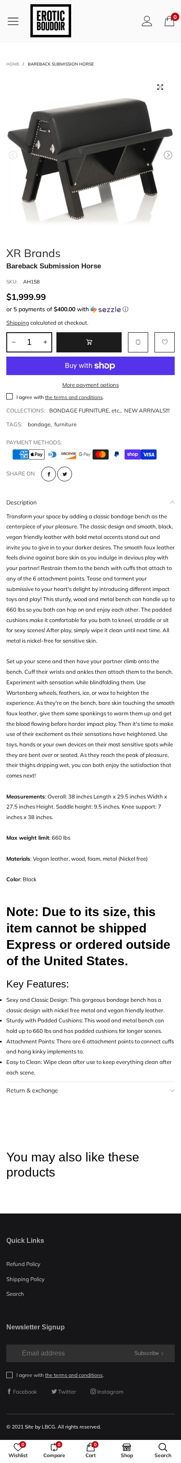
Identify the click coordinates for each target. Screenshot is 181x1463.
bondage (39, 424)
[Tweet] (64, 474)
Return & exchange (32, 1090)
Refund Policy (23, 1264)
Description (21, 502)
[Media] (160, 87)
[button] (13, 155)
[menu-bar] (16, 21)
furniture (65, 424)
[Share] (48, 474)
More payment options (90, 384)
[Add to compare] (138, 342)
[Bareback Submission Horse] (90, 157)
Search (15, 1293)
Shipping (17, 322)
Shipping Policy (25, 1279)
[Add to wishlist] (164, 342)
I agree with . (60, 397)
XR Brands (33, 251)
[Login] (147, 21)
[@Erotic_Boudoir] (50, 20)
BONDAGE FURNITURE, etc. (84, 410)
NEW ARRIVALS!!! (147, 410)
